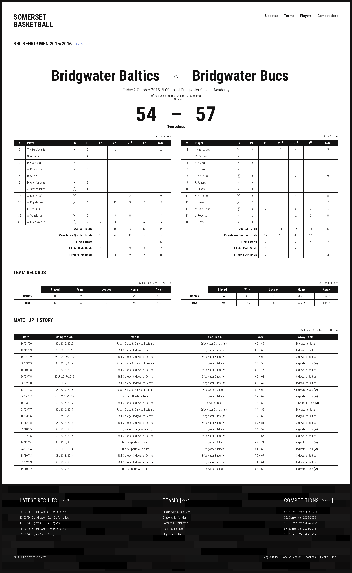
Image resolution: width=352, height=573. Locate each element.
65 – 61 (259, 376)
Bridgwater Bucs (240, 75)
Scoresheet (176, 126)
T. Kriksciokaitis (36, 149)
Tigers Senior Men (173, 529)
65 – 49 (259, 343)
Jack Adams (167, 95)
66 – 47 (259, 383)
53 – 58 (259, 363)
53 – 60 (259, 469)
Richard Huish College (135, 396)
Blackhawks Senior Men (176, 512)
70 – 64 (259, 356)
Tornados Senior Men (175, 523)
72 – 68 (259, 416)
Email (334, 557)
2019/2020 (64, 343)
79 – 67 (259, 455)
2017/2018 (64, 376)
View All (65, 500)
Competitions (328, 16)
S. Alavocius (34, 156)
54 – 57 (259, 429)
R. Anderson (202, 176)
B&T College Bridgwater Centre (135, 350)
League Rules (271, 557)
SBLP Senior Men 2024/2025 (301, 523)
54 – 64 (259, 389)
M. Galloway (202, 156)
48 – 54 (259, 403)
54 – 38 (259, 409)
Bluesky (323, 557)
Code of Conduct (291, 557)
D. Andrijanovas (36, 182)
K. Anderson (202, 195)
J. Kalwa (200, 202)
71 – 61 (259, 462)
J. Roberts (201, 215)
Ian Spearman (194, 95)
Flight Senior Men (173, 534)
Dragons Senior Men (175, 517)
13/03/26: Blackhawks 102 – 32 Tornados (44, 517)
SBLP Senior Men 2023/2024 (301, 534)
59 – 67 (259, 396)
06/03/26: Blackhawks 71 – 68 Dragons (43, 529)
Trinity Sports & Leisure (135, 442)
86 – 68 (259, 350)
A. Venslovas (35, 215)
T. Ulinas (200, 189)
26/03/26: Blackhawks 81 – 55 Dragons (43, 512)
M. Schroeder (203, 209)
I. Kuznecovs (202, 149)
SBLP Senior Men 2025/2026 (301, 512)
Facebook (310, 557)
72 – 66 (259, 436)
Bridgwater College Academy (135, 429)
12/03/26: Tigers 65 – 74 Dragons (40, 523)
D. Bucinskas (34, 162)
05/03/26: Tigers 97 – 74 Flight (38, 534)
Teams (289, 16)
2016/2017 (64, 396)
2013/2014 (64, 449)
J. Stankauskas (36, 189)
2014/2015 (64, 436)
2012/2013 (64, 462)
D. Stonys (32, 176)
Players (306, 16)
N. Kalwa (200, 162)
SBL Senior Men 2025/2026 (300, 517)
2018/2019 (64, 356)
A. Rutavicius (34, 169)
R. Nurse (200, 169)
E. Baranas (33, 209)
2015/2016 (64, 416)
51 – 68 (259, 449)
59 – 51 (259, 422)
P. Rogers (200, 182)
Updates (271, 16)
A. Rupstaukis (35, 202)
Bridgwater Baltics (106, 75)
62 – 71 (259, 442)
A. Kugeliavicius (36, 222)
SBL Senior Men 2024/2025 (300, 529)
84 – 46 (259, 370)
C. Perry (199, 222)
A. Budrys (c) (34, 195)
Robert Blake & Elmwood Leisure (135, 343)
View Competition (84, 44)
